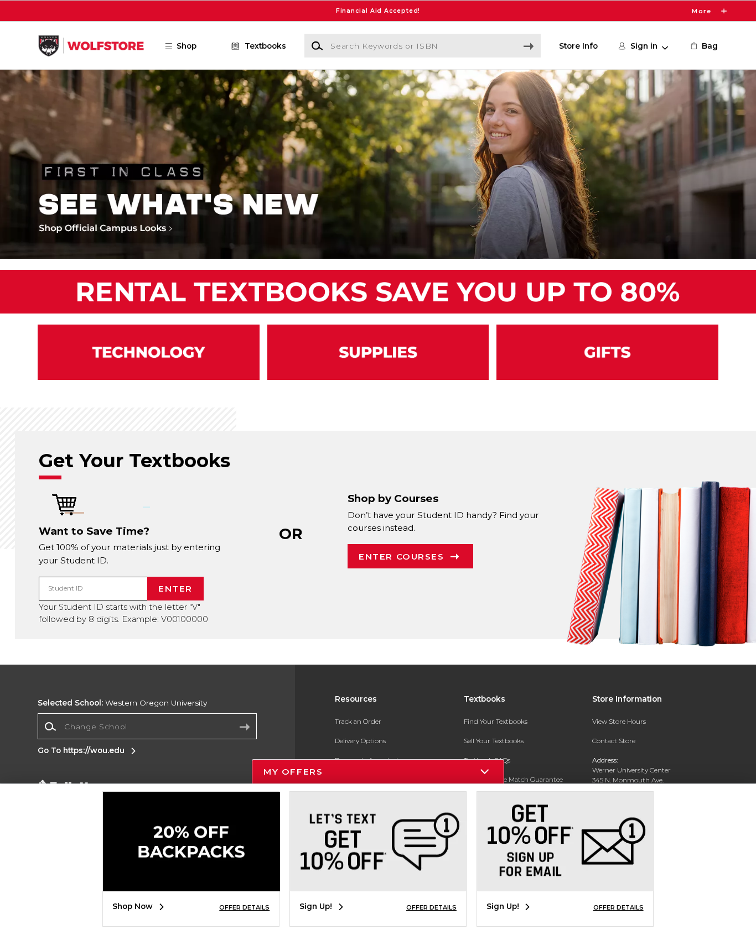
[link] (703, 45)
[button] (378, 11)
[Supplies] (378, 352)
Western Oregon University (122, 702)
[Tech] (148, 352)
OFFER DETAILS (244, 907)
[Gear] (607, 352)
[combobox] (147, 726)
